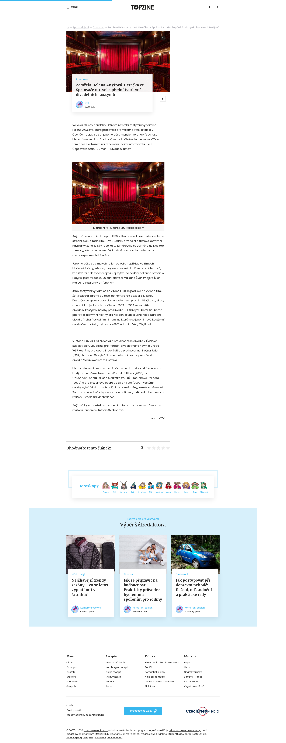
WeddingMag (74, 737)
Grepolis (71, 686)
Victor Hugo (191, 681)
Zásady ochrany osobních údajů (85, 715)
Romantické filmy (155, 672)
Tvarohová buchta (116, 662)
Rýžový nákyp (114, 677)
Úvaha (187, 667)
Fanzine (162, 734)
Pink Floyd (150, 686)
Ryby (133, 492)
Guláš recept (113, 672)
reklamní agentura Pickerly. (185, 730)
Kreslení (71, 677)
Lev (186, 492)
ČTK (87, 103)
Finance (128, 574)
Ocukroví (100, 737)
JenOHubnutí (114, 737)
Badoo (109, 686)
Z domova (98, 27)
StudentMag (175, 734)
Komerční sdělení (90, 607)
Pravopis (71, 667)
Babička (149, 667)
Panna (106, 492)
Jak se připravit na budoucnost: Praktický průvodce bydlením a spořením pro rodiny (143, 590)
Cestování (182, 574)
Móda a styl (78, 574)
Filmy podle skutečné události (162, 662)
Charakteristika (193, 672)
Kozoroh (124, 492)
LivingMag (88, 737)
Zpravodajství (81, 27)
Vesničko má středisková (159, 681)
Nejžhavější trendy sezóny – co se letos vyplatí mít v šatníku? (90, 587)
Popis (187, 662)
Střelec (142, 492)
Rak (195, 492)
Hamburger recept (117, 667)
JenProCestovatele (194, 734)
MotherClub (102, 734)
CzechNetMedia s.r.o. (96, 730)
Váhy (168, 492)
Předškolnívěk (148, 734)
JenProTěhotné (130, 734)
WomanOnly (86, 734)
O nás (69, 705)
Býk (114, 492)
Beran (177, 492)
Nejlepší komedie (155, 677)
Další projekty (74, 710)
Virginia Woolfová (194, 686)
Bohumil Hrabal (193, 677)
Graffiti (70, 672)
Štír (151, 492)
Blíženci (204, 492)
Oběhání (115, 734)
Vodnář (159, 492)
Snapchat (72, 681)
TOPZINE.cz (68, 27)
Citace (70, 662)
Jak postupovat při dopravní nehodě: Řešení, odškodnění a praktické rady (194, 587)
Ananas (110, 681)
